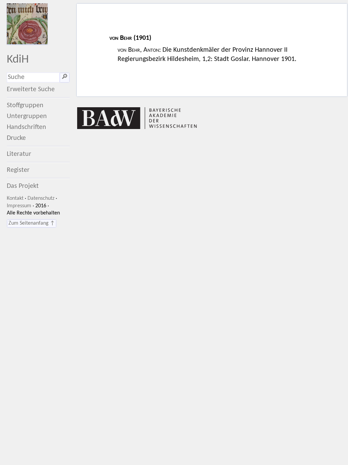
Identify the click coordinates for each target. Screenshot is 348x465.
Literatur (19, 154)
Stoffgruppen (25, 105)
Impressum (19, 206)
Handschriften (26, 127)
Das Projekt (23, 186)
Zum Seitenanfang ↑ (31, 223)
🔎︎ (64, 77)
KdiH (18, 60)
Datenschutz (41, 198)
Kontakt (15, 198)
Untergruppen (27, 116)
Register (18, 170)
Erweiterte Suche (31, 89)
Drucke (16, 138)
